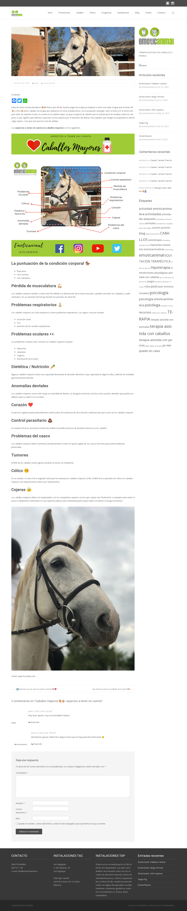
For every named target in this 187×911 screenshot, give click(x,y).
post (154, 286)
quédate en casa (167, 306)
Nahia (13, 723)
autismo (165, 227)
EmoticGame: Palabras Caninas (153, 83)
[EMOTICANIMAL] (15, 13)
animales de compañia (164, 224)
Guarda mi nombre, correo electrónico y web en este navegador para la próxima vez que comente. (62, 823)
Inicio (50, 12)
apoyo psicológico (145, 228)
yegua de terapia (156, 346)
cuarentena (169, 250)
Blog (137, 12)
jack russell (164, 277)
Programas (106, 12)
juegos (151, 281)
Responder (35, 722)
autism (156, 227)
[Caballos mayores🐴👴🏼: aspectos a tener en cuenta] (73, 51)
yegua (147, 346)
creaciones (156, 244)
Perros (93, 12)
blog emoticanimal (152, 234)
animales (150, 223)
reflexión (163, 313)
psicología (159, 292)
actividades (153, 214)
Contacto (161, 12)
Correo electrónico (21, 811)
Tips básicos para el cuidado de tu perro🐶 (112, 689)
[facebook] (168, 4)
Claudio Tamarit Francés (161, 160)
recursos (145, 312)
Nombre (20, 803)
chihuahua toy (144, 245)
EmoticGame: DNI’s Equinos (151, 109)
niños (147, 286)
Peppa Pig (143, 123)
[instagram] (173, 4)
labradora (158, 282)
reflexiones (156, 313)
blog (36, 83)
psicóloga (152, 304)
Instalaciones (123, 12)
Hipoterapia (160, 267)
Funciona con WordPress (138, 905)
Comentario (22, 773)
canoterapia (155, 240)
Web (18, 818)
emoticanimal (49, 83)
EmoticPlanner (145, 136)
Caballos (80, 12)
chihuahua (166, 240)
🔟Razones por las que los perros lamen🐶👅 (35, 689)
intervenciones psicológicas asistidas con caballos (156, 272)
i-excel (156, 905)
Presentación (64, 12)
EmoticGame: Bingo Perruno (151, 96)
